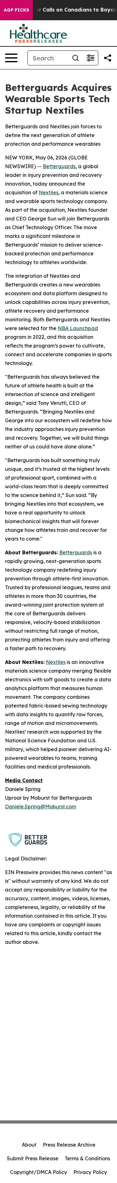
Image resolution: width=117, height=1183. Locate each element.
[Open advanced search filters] (90, 58)
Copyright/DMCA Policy (38, 1172)
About (29, 1145)
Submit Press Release (32, 1158)
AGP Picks (16, 10)
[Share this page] (107, 58)
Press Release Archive (69, 1145)
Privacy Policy (90, 1172)
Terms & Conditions (87, 1158)
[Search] (75, 58)
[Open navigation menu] (11, 58)
